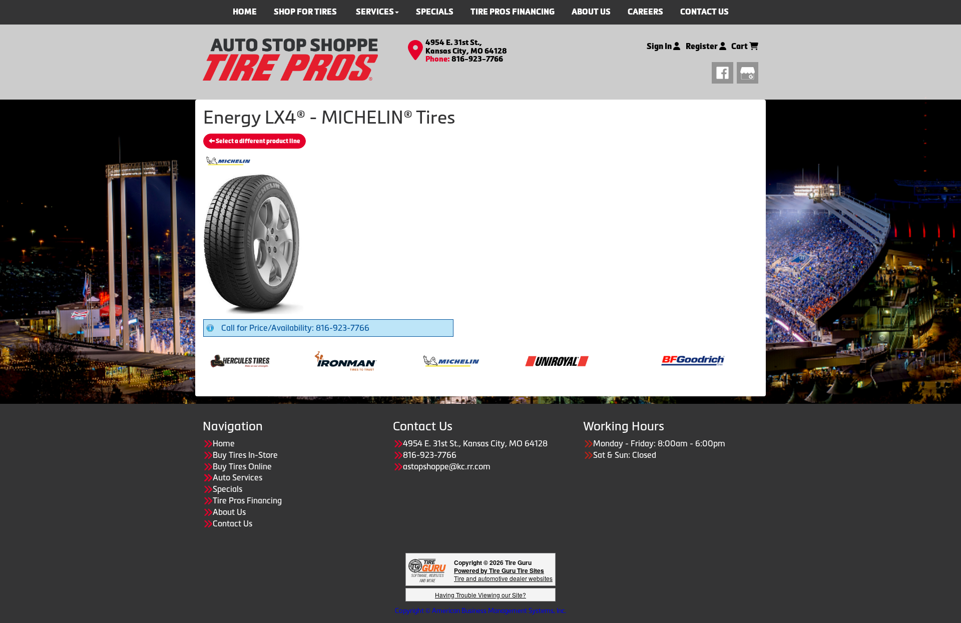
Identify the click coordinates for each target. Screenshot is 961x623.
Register (702, 46)
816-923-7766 (477, 59)
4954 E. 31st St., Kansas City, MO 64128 (466, 47)
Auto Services (237, 477)
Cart (740, 46)
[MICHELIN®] (418, 360)
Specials (227, 488)
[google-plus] (747, 72)
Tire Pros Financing (247, 500)
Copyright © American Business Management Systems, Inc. (480, 610)
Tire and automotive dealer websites (503, 574)
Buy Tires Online (242, 466)
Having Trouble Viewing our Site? (480, 594)
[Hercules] (207, 360)
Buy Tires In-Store (245, 454)
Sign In (660, 46)
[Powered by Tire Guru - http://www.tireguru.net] (427, 569)
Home (224, 443)
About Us (229, 511)
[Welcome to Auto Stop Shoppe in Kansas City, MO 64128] (290, 58)
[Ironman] (313, 360)
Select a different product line (257, 141)
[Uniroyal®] (524, 360)
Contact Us (232, 523)
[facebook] (724, 72)
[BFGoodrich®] (660, 360)
